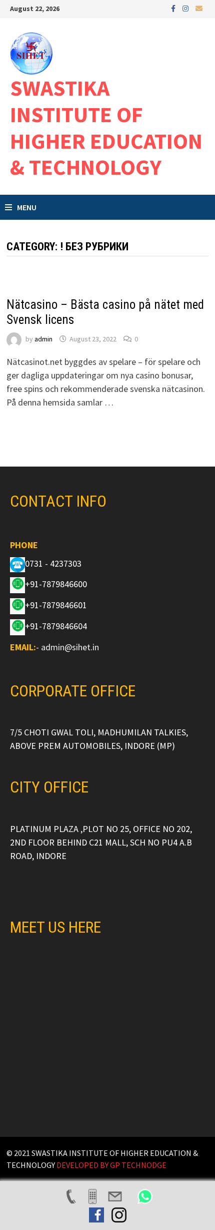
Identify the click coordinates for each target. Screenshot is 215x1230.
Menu (26, 207)
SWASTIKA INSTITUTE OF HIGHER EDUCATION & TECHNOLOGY (106, 127)
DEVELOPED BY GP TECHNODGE (111, 1165)
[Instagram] (186, 8)
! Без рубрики (30, 288)
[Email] (199, 8)
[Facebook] (174, 8)
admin (43, 338)
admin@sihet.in (70, 647)
